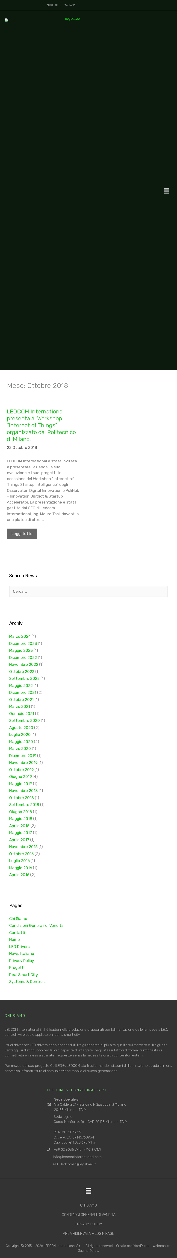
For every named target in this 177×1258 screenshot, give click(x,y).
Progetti (16, 967)
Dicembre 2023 (23, 643)
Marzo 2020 (20, 748)
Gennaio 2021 (21, 713)
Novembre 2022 (23, 664)
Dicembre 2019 (22, 755)
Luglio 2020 (20, 734)
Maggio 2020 (21, 741)
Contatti (17, 932)
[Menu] (166, 191)
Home (14, 939)
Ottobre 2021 (21, 699)
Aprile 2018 (19, 825)
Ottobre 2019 (21, 769)
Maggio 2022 (21, 685)
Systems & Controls (27, 981)
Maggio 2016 (20, 867)
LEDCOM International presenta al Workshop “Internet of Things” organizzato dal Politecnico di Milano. (41, 425)
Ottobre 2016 (21, 853)
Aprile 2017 (19, 839)
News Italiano (21, 953)
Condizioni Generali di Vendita (36, 925)
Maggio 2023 (21, 650)
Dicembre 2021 (22, 692)
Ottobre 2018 (21, 797)
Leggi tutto (22, 533)
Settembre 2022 (24, 678)
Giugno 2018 (20, 811)
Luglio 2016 (19, 860)
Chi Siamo (18, 918)
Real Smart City (23, 974)
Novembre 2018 (23, 790)
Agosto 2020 (21, 727)
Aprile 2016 (19, 874)
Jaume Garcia (88, 1251)
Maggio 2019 (20, 783)
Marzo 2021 (19, 706)
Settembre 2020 (24, 720)
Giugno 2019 (20, 776)
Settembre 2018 (24, 804)
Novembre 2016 (23, 846)
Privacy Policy (21, 960)
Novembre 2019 (23, 762)
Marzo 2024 (20, 636)
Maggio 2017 (20, 832)
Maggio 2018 (20, 818)
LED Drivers (19, 946)
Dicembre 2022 (23, 657)
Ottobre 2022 (21, 671)
